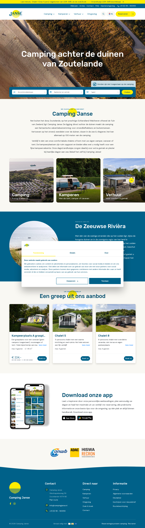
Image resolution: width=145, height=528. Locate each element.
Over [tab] (106, 253)
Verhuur (77, 14)
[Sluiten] (123, 2)
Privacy (116, 489)
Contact (90, 6)
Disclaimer (117, 498)
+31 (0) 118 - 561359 (128, 6)
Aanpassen (70, 281)
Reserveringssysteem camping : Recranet (119, 523)
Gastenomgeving (108, 6)
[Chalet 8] (116, 318)
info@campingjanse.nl (58, 505)
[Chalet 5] (72, 318)
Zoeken (127, 92)
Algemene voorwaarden (123, 493)
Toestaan (105, 281)
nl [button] (112, 14)
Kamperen (63, 14)
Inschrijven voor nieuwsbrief (124, 502)
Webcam (74, 6)
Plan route (54, 500)
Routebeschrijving (120, 506)
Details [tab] (72, 253)
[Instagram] (14, 503)
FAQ (97, 6)
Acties (82, 6)
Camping (48, 14)
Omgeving (92, 14)
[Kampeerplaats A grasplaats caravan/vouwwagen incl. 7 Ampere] (29, 318)
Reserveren (123, 14)
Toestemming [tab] (38, 253)
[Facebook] (10, 503)
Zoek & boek (88, 506)
